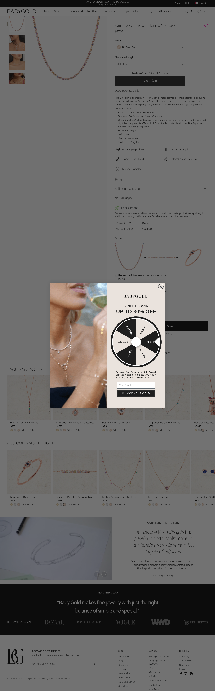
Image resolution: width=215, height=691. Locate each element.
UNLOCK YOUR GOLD (136, 393)
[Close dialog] (160, 286)
